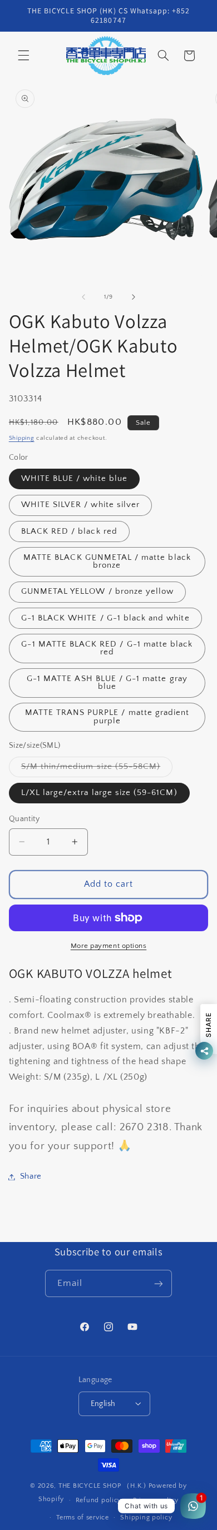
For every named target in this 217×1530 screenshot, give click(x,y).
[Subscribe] (158, 1283)
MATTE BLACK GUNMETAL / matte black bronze (107, 561)
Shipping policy (146, 1517)
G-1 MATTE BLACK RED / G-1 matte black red (107, 648)
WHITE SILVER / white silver (80, 504)
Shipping (21, 438)
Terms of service (82, 1517)
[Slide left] (83, 297)
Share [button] (31, 1176)
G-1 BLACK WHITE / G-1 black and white (105, 618)
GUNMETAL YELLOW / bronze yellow (97, 591)
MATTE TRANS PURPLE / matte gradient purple (107, 717)
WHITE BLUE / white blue (74, 478)
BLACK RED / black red (69, 531)
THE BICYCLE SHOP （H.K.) (103, 1485)
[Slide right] (133, 297)
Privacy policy (156, 1500)
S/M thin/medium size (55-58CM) (97, 769)
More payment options (109, 946)
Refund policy (99, 1500)
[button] (23, 55)
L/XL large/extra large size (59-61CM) (99, 792)
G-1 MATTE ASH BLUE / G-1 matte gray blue (107, 683)
